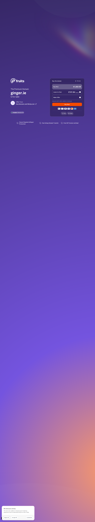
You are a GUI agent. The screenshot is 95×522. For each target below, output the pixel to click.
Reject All (6, 517)
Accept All (14, 517)
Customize (29, 517)
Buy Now (67, 104)
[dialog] (18, 513)
